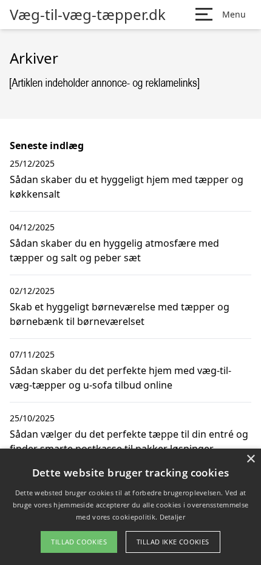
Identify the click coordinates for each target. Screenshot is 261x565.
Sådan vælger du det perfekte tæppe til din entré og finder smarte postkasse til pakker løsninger (129, 441)
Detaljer (172, 516)
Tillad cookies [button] (79, 541)
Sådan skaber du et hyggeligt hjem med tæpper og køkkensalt (126, 187)
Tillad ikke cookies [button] (173, 541)
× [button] (250, 459)
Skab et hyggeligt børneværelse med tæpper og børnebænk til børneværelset (119, 314)
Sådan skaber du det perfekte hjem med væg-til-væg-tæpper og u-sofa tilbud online (120, 378)
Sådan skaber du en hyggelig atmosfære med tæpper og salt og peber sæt (114, 250)
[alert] (130, 507)
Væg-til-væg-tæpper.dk (88, 14)
